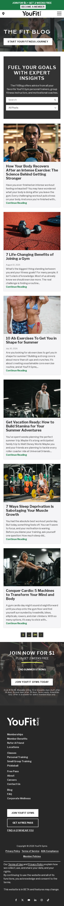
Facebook (16, 900)
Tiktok (48, 900)
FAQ (9, 794)
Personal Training (17, 757)
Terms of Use (15, 864)
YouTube (29, 900)
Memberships (15, 734)
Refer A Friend (15, 743)
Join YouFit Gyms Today (32, 682)
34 (35, 634)
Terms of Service (30, 851)
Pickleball (12, 765)
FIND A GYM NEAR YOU (20, 830)
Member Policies (32, 856)
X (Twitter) (22, 900)
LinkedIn (35, 900)
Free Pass (13, 771)
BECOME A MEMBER (33, 6)
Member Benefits (17, 738)
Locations (13, 747)
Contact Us (3, 13)
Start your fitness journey (28, 41)
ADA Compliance (50, 851)
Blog (10, 789)
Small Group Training (19, 761)
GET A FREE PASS (23, 822)
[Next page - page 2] (41, 634)
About (10, 775)
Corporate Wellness (19, 798)
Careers (12, 779)
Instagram (42, 900)
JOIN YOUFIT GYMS (22, 813)
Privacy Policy (36, 864)
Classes (11, 753)
